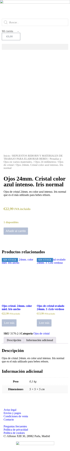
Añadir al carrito (16, 231)
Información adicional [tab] (39, 340)
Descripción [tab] (14, 340)
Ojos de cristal (41, 333)
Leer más (9, 322)
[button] (35, 47)
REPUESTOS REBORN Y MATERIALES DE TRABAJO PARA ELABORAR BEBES (33, 157)
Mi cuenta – (10, 31)
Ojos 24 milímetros (45, 161)
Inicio (7, 155)
